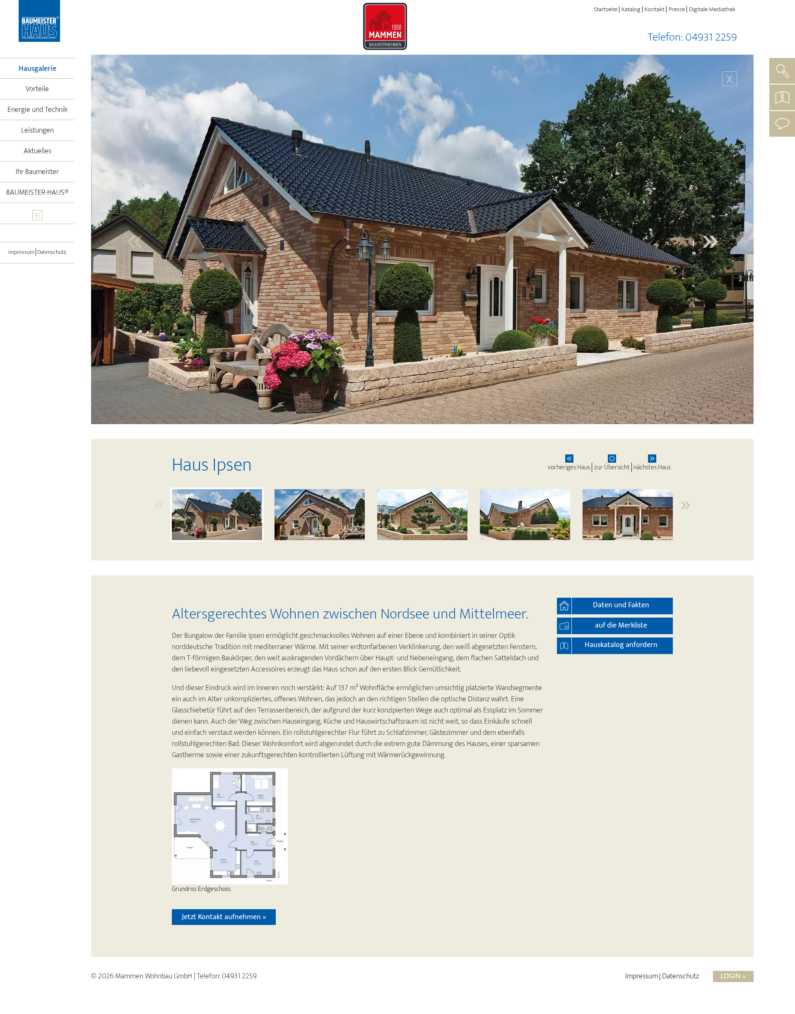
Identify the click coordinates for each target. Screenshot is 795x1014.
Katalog (631, 9)
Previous (134, 239)
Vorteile (37, 89)
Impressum (21, 252)
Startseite (605, 9)
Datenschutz (51, 252)
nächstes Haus (652, 467)
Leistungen (37, 130)
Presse (677, 9)
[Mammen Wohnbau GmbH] (40, 22)
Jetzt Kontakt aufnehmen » (224, 917)
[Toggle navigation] (37, 215)
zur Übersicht (612, 467)
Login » (733, 976)
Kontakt (655, 9)
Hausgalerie (47, 68)
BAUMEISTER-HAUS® (37, 192)
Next (710, 239)
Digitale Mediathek (712, 9)
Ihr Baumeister (37, 172)
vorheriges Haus (569, 467)
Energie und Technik (37, 110)
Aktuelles (37, 151)
